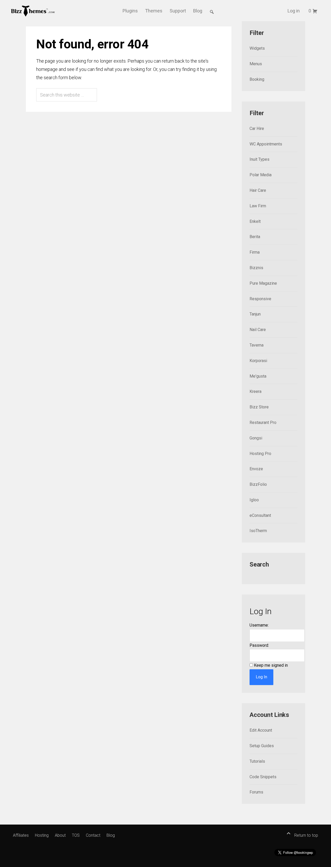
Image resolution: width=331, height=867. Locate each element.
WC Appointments (266, 144)
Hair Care (258, 190)
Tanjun (255, 314)
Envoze (256, 468)
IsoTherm (258, 530)
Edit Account (261, 730)
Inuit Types (259, 159)
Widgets (257, 48)
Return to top (305, 835)
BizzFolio (258, 484)
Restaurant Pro (263, 422)
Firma (255, 252)
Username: (259, 625)
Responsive (260, 298)
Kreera (255, 391)
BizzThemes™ (33, 11)
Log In (261, 676)
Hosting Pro (260, 453)
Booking (257, 79)
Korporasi (258, 360)
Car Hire (257, 128)
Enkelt (255, 221)
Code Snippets (263, 776)
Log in (294, 10)
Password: (259, 645)
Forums (256, 792)
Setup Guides (262, 745)
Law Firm (258, 205)
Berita (255, 236)
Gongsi (256, 438)
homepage (47, 69)
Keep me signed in (271, 665)
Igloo (254, 499)
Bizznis (256, 267)
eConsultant (260, 515)
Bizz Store (259, 407)
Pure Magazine (263, 283)
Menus (256, 63)
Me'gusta (258, 376)
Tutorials (257, 761)
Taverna (257, 345)
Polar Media (261, 174)
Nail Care (258, 329)
